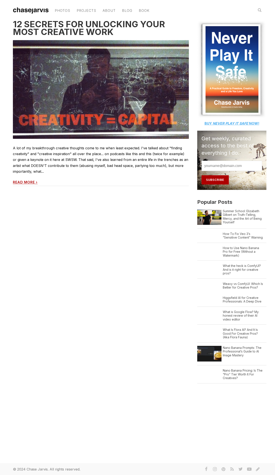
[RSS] (232, 469)
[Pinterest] (223, 469)
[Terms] (258, 469)
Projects (86, 10)
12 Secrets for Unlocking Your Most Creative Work (89, 28)
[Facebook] (206, 469)
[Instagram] (215, 469)
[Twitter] (240, 469)
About (109, 10)
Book (144, 10)
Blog (127, 10)
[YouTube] (249, 469)
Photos (62, 10)
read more (25, 182)
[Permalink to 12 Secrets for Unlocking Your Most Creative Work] (101, 89)
